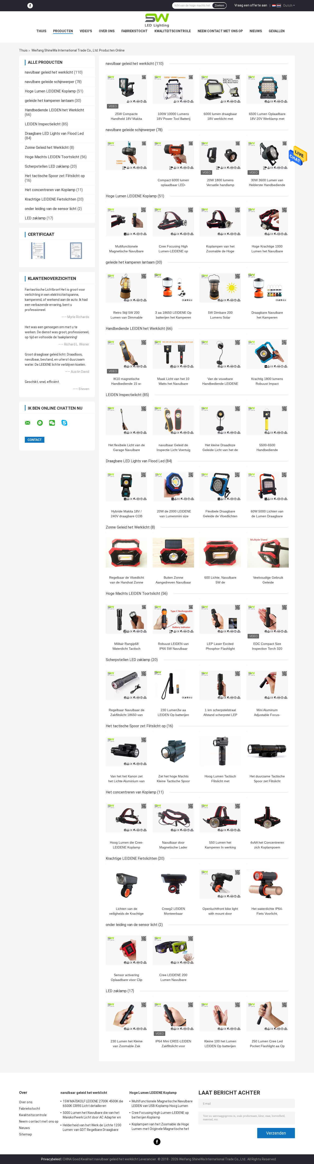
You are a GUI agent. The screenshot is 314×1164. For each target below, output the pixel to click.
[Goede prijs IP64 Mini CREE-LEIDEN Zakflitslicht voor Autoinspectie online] (173, 1016)
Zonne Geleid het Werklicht (47, 147)
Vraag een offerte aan (250, 5)
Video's (86, 31)
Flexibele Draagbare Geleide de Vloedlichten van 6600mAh (220, 516)
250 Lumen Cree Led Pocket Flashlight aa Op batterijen (267, 1046)
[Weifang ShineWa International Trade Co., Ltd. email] (30, 423)
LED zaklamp (35, 218)
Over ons (106, 31)
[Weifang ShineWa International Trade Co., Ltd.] (157, 20)
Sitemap (25, 1134)
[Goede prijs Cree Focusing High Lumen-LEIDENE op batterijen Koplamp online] (173, 221)
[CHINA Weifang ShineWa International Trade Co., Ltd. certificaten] (38, 250)
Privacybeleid (51, 1159)
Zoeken (219, 5)
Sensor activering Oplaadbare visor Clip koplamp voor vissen (126, 979)
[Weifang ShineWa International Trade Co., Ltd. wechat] (55, 423)
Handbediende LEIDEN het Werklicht (54, 110)
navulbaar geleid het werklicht (49, 72)
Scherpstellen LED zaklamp (47, 166)
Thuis (41, 31)
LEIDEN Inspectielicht (43, 124)
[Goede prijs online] (126, 155)
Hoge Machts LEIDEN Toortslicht (52, 157)
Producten (63, 31)
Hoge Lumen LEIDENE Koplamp (50, 91)
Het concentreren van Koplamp (50, 190)
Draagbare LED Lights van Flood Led (54, 133)
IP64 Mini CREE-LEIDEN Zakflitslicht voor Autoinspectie (173, 1046)
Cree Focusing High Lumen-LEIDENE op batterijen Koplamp (173, 251)
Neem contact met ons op (220, 31)
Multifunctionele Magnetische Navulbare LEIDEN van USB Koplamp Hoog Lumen (162, 1103)
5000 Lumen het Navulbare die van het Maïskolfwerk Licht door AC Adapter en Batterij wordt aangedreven (92, 1116)
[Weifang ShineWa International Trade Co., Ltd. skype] (67, 422)
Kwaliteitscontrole (172, 31)
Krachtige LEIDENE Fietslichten (50, 199)
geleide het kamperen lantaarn (49, 100)
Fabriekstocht (134, 31)
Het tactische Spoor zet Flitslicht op (55, 176)
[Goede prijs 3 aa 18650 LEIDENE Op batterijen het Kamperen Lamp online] (173, 287)
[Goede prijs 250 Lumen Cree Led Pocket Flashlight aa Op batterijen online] (267, 1016)
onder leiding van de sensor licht (51, 209)
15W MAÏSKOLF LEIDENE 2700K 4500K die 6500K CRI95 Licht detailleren (93, 1103)
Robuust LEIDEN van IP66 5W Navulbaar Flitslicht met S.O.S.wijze (173, 648)
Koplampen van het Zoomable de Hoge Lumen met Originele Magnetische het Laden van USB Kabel (160, 1127)
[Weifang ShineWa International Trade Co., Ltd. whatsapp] (43, 423)
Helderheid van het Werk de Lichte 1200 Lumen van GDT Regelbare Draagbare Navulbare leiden (92, 1128)
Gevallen (277, 31)
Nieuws (256, 31)
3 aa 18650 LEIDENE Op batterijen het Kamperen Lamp (173, 317)
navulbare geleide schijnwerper (49, 82)
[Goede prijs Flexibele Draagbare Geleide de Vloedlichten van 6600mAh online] (220, 486)
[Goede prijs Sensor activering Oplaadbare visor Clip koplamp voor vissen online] (126, 950)
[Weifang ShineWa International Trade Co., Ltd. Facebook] (30, 6)
